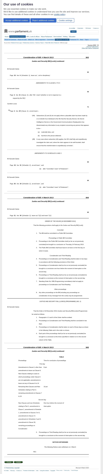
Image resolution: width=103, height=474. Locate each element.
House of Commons (10, 39)
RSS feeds (88, 28)
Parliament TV (74, 39)
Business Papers (40, 42)
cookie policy (59, 14)
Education (72, 36)
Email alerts (80, 28)
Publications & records (62, 39)
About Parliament (46, 36)
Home (7, 36)
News (81, 39)
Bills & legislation (40, 39)
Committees (50, 39)
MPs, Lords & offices (33, 36)
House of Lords (22, 39)
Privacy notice (59, 470)
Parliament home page (16, 42)
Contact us (96, 28)
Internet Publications (93, 47)
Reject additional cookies (43, 20)
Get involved (57, 36)
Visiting (65, 36)
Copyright (52, 470)
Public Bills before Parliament (52, 42)
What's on (31, 39)
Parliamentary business (17, 36)
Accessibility (72, 28)
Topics (87, 39)
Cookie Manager (74, 470)
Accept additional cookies (16, 20)
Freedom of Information (29, 470)
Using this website (44, 470)
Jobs (37, 470)
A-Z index (6, 470)
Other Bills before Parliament (90, 48)
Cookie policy (67, 470)
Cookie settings (65, 20)
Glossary (12, 470)
